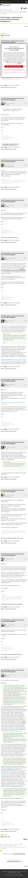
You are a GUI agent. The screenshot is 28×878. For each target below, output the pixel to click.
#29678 (25, 447)
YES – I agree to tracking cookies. (14, 66)
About (18, 871)
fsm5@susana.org (5, 773)
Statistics (4, 871)
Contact (21, 871)
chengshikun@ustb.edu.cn (6, 599)
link (7, 61)
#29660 (25, 558)
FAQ (15, 871)
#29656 (25, 675)
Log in (5, 85)
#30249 (25, 103)
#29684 (25, 384)
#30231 (25, 205)
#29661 (25, 495)
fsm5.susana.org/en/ (15, 700)
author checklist (7, 688)
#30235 (25, 165)
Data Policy (19, 62)
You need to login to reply (9, 87)
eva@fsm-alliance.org (5, 139)
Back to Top (26, 866)
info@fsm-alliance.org (15, 731)
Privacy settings (14, 873)
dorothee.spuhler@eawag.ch (6, 183)
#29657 (25, 624)
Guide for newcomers (6, 4)
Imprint (19, 873)
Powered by (10, 861)
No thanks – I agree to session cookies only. (14, 71)
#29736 (25, 258)
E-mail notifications (10, 871)
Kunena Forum (17, 861)
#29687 (25, 320)
